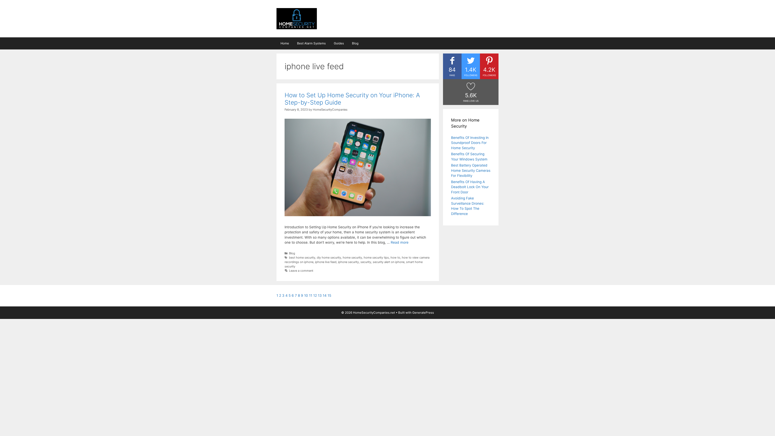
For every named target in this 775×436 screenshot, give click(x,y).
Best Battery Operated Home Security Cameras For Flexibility (470, 170)
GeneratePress (423, 312)
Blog (355, 43)
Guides (339, 43)
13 (320, 295)
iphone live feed (325, 262)
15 (329, 295)
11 (310, 295)
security (365, 262)
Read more (399, 242)
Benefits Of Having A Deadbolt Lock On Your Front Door (470, 187)
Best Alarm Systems (311, 43)
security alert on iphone (388, 262)
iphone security (348, 262)
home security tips (376, 257)
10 (306, 295)
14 (325, 295)
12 (315, 295)
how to (395, 257)
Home (285, 43)
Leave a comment (301, 270)
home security (352, 257)
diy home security (329, 257)
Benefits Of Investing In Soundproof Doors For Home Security (470, 143)
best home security (302, 257)
